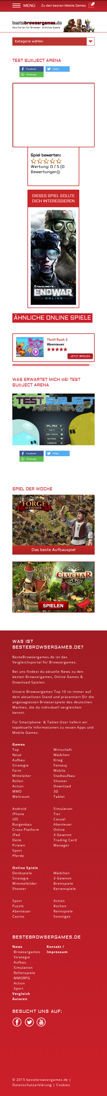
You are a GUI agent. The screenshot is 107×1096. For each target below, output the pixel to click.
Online (59, 829)
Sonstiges (62, 916)
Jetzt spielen (80, 356)
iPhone (18, 814)
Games (18, 744)
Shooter (60, 781)
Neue (17, 754)
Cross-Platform (25, 829)
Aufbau (18, 760)
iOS (15, 819)
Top (15, 749)
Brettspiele (63, 883)
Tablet (52, 722)
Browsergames (39, 676)
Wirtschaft (63, 749)
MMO (17, 791)
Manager (61, 845)
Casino (18, 916)
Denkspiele (22, 873)
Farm (16, 770)
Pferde (18, 855)
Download (21, 682)
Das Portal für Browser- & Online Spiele (36, 27)
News (17, 946)
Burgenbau (22, 824)
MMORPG (22, 978)
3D (56, 791)
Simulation (63, 808)
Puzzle (18, 906)
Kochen (60, 906)
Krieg (58, 760)
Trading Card (65, 840)
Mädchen (62, 754)
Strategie (20, 765)
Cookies (63, 1085)
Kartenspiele (65, 888)
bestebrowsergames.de (46, 937)
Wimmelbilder (24, 883)
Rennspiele (63, 911)
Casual (60, 819)
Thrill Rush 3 (57, 339)
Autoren (19, 999)
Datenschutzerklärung (32, 1085)
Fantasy (60, 765)
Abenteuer (55, 344)
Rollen (17, 781)
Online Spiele (25, 867)
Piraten (18, 845)
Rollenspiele (24, 972)
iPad (16, 834)
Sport (17, 850)
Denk (16, 840)
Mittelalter (21, 775)
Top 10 (60, 691)
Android (19, 808)
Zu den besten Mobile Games (63, 6)
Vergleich (21, 993)
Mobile (18, 732)
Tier (57, 814)
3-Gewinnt (63, 834)
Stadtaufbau (64, 775)
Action (18, 786)
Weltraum (21, 796)
